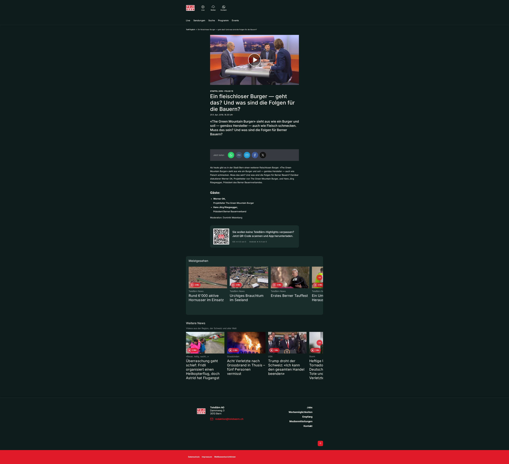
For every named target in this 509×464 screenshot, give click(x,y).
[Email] (247, 155)
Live (188, 20)
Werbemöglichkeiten (300, 412)
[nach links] (189, 277)
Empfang (307, 416)
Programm (223, 20)
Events (235, 20)
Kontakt (308, 426)
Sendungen (199, 20)
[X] (263, 155)
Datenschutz (194, 457)
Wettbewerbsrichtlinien (225, 457)
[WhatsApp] (231, 155)
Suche (211, 20)
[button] (239, 155)
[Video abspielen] (254, 60)
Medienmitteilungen (300, 421)
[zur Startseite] (190, 8)
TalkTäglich (190, 30)
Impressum (207, 457)
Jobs (309, 407)
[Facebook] (255, 155)
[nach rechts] (319, 277)
